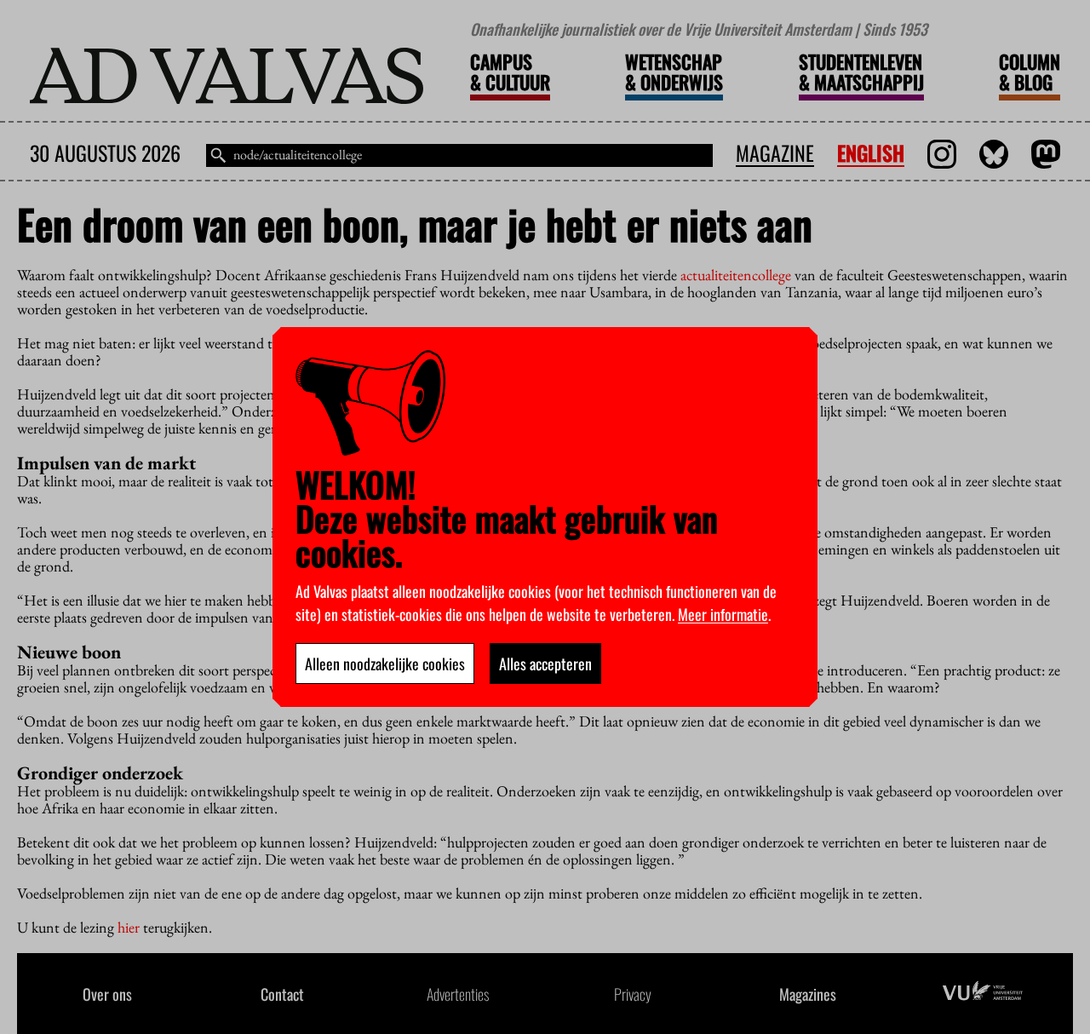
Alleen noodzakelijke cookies (385, 663)
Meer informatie (723, 614)
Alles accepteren (545, 663)
